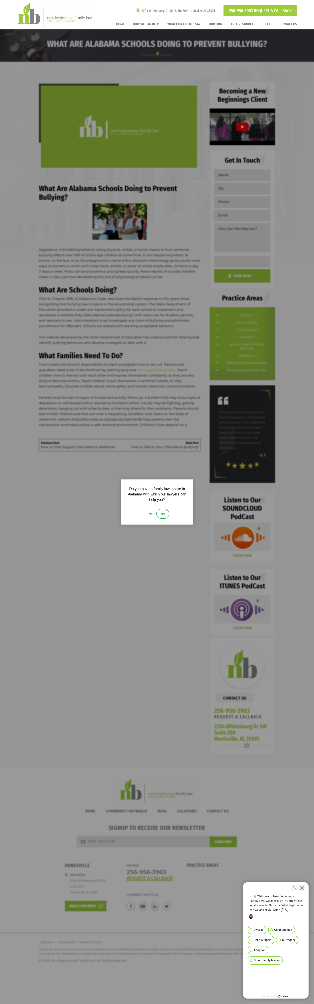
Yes (162, 514)
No (151, 514)
